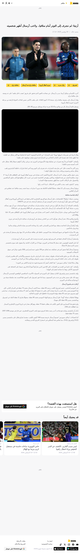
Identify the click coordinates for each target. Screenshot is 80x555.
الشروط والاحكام (20, 544)
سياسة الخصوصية (47, 544)
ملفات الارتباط (21, 541)
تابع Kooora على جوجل (13, 406)
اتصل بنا (50, 541)
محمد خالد (74, 32)
